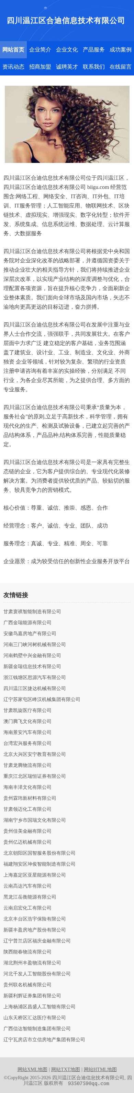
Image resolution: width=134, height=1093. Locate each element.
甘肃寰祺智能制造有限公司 (32, 611)
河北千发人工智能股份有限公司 (37, 974)
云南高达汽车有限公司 (27, 886)
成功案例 (121, 49)
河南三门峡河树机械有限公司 (34, 644)
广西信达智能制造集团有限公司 (37, 1028)
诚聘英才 (67, 67)
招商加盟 (40, 67)
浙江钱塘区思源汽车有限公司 (34, 677)
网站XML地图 (32, 1069)
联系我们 (94, 67)
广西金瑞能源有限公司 (27, 622)
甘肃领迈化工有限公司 (27, 809)
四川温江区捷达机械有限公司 (34, 688)
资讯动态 (13, 67)
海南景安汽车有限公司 (27, 732)
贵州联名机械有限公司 (27, 985)
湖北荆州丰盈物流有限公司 (32, 963)
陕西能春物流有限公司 (27, 952)
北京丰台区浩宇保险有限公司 (34, 919)
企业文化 (67, 49)
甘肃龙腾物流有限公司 (27, 765)
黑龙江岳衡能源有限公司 (29, 897)
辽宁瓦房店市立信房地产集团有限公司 (44, 1039)
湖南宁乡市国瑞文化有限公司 (34, 820)
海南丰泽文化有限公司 (27, 787)
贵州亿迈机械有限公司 (27, 842)
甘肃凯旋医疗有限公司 (27, 710)
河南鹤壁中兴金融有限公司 (32, 655)
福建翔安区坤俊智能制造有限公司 (39, 864)
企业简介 (40, 49)
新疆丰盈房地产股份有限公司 (34, 930)
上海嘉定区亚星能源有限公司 (34, 875)
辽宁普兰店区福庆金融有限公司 (37, 941)
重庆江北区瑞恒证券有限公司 (34, 776)
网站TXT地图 (65, 1069)
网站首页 (13, 49)
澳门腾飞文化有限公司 (27, 721)
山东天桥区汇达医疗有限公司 (34, 1017)
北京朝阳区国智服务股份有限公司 (39, 853)
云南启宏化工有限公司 (27, 908)
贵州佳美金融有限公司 (27, 831)
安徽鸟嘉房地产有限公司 (29, 633)
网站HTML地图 (100, 1069)
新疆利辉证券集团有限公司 (32, 996)
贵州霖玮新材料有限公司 (29, 798)
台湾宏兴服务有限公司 (27, 743)
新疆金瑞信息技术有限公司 (32, 666)
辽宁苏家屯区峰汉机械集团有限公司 (41, 699)
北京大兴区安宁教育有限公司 (34, 754)
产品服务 (94, 49)
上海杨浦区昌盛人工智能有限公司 (39, 1007)
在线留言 (121, 67)
